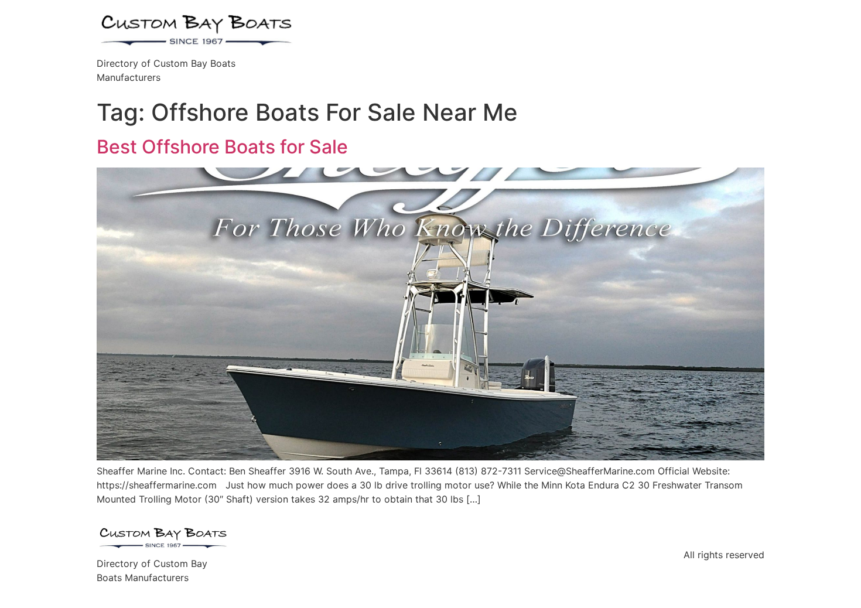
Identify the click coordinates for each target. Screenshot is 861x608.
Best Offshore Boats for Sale (222, 146)
